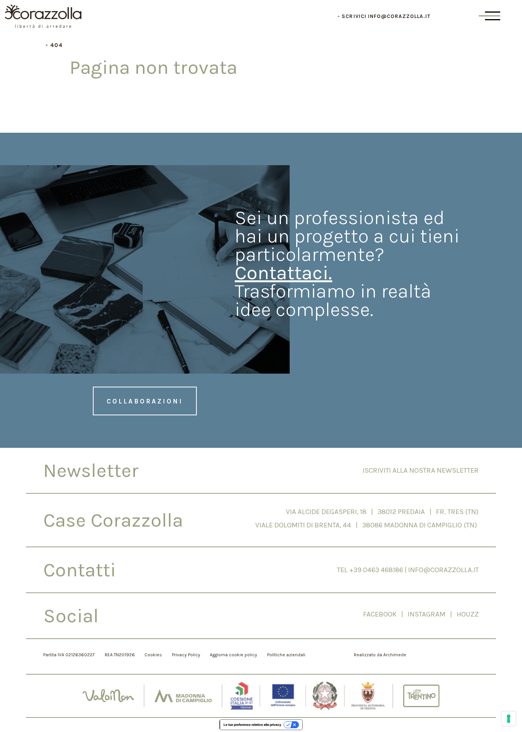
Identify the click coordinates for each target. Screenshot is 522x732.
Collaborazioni (145, 401)
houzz (468, 614)
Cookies (153, 654)
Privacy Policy (186, 654)
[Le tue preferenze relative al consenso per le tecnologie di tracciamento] (508, 718)
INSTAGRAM (429, 614)
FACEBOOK (380, 614)
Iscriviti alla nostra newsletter (421, 470)
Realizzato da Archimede (380, 654)
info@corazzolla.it (399, 16)
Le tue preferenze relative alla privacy (252, 725)
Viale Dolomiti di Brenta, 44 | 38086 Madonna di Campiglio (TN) (367, 525)
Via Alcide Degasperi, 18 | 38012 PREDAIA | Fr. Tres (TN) (382, 512)
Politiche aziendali (286, 654)
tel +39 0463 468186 (370, 570)
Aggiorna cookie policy (233, 654)
